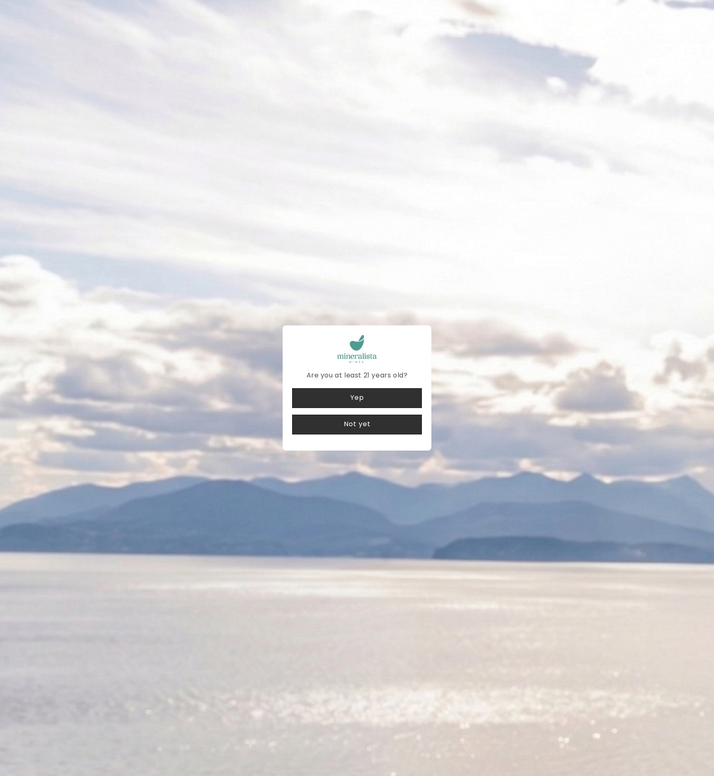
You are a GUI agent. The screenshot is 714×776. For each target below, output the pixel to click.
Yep (357, 397)
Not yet (357, 424)
